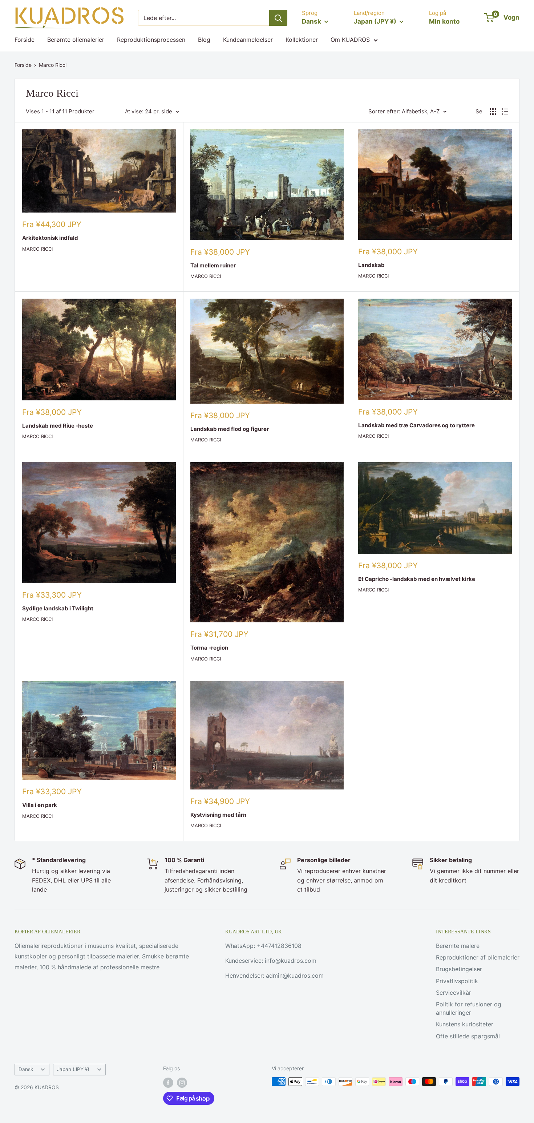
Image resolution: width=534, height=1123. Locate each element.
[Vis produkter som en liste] (505, 111)
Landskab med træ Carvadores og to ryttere (416, 425)
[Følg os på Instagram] (182, 1082)
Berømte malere (458, 945)
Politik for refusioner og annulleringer (468, 1008)
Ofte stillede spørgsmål (468, 1036)
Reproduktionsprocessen (151, 39)
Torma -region (209, 647)
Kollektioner (302, 39)
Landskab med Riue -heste (57, 425)
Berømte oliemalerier (75, 39)
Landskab (371, 265)
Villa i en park (39, 804)
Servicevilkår (453, 992)
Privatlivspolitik (457, 981)
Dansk (26, 1069)
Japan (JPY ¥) (73, 1069)
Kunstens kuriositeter (464, 1024)
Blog (204, 39)
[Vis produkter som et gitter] (493, 111)
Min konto (444, 21)
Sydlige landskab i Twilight (57, 608)
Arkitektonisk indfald (50, 237)
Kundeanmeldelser (248, 39)
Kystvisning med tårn (218, 814)
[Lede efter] (278, 18)
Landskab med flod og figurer (229, 428)
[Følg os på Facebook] (168, 1082)
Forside (25, 39)
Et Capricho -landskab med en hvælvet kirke (416, 578)
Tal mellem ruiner (213, 265)
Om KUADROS (350, 39)
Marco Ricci (52, 65)
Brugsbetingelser (459, 969)
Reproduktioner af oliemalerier (477, 957)
